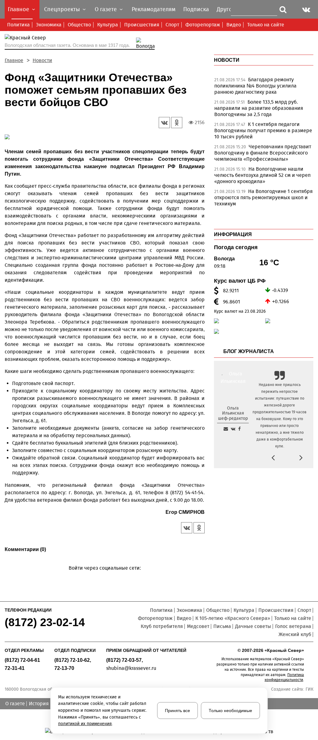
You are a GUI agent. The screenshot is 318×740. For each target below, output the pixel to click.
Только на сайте (265, 25)
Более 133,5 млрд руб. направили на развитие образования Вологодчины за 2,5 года (258, 108)
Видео (233, 25)
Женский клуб (295, 634)
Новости (42, 60)
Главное (14, 60)
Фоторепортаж (202, 25)
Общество (79, 25)
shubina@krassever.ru (131, 668)
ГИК (309, 689)
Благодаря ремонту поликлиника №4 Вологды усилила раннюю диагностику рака (255, 86)
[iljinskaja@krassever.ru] (226, 429)
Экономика (48, 25)
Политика (18, 25)
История (39, 703)
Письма (222, 626)
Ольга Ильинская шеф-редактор (233, 413)
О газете (15, 703)
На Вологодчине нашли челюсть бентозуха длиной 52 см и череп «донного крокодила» (262, 175)
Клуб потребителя (162, 626)
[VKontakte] (103, 576)
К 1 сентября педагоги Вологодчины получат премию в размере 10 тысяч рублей (263, 130)
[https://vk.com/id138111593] (233, 429)
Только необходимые (230, 710)
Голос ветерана (293, 626)
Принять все (177, 710)
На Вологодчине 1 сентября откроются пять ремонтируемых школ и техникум (263, 197)
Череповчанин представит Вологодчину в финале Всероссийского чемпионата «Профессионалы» (262, 153)
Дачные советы (253, 626)
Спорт (172, 25)
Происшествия (141, 25)
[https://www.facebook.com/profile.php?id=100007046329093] (239, 429)
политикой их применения (85, 723)
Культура (107, 25)
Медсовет (198, 626)
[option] (263, 87)
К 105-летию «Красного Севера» (232, 618)
